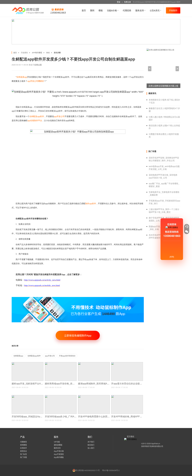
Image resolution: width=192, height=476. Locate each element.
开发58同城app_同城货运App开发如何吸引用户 (36, 416)
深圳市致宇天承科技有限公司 (152, 446)
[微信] (186, 231)
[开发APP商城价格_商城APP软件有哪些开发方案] (127, 396)
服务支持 (139, 10)
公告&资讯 (155, 10)
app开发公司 (50, 356)
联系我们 (91, 445)
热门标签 (23, 454)
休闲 (48, 52)
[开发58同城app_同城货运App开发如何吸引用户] (27, 396)
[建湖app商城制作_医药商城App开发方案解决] (94, 363)
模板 (101, 10)
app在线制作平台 (34, 120)
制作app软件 (90, 204)
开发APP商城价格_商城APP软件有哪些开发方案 (136, 416)
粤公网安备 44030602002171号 (87, 470)
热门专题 (23, 457)
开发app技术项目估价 (67, 356)
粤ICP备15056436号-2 (110, 470)
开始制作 (173, 10)
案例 (92, 10)
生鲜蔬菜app (18, 356)
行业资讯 (24, 52)
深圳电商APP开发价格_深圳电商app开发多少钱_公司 (163, 176)
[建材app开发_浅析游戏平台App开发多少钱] (27, 363)
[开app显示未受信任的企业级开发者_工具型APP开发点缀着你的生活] (127, 363)
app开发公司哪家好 (35, 81)
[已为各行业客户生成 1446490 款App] (78, 298)
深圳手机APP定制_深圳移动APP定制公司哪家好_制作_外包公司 (164, 159)
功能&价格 (112, 10)
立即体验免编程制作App (77, 335)
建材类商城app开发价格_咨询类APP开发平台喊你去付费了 (75, 383)
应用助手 (23, 448)
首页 (84, 10)
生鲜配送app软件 (34, 356)
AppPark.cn (155, 443)
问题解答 (23, 442)
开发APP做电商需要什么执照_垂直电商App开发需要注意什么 (109, 416)
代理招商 (127, 10)
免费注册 (127, 2)
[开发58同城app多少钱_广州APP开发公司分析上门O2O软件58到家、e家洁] (61, 396)
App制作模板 (59, 457)
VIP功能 (57, 442)
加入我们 (91, 448)
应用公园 (38, 64)
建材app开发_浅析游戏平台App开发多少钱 (33, 383)
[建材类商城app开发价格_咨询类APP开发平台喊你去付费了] (61, 363)
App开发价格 (59, 451)
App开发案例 (59, 454)
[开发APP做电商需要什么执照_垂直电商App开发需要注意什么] (94, 396)
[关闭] (172, 256)
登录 (118, 2)
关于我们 (91, 442)
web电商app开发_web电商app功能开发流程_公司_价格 (164, 167)
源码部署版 (58, 445)
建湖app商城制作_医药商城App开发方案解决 (101, 383)
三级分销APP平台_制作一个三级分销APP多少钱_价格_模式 (164, 210)
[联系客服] (186, 226)
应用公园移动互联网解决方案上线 (163, 85)
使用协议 (23, 451)
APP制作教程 (37, 52)
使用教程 (23, 445)
